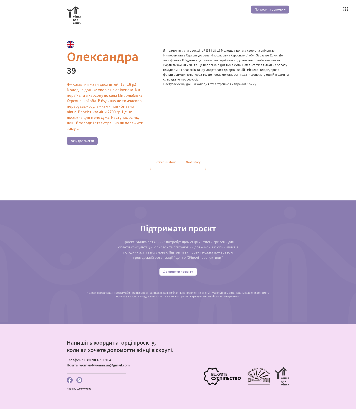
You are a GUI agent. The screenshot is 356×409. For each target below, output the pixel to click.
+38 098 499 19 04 (97, 360)
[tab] (70, 44)
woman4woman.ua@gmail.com (104, 365)
